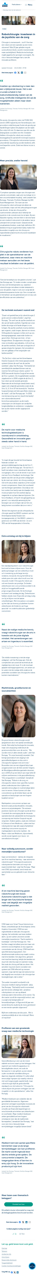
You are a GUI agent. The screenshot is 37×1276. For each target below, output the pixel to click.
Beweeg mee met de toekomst (12, 10)
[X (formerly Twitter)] (18, 72)
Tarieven (4, 1251)
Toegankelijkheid (7, 1263)
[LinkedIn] (22, 72)
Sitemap (4, 1248)
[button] (28, 4)
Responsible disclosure (9, 1260)
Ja (15, 1234)
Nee (23, 1234)
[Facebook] (15, 72)
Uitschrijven (5, 1257)
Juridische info (6, 1254)
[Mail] (25, 72)
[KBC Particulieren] (5, 4)
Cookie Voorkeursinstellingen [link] (11, 1266)
